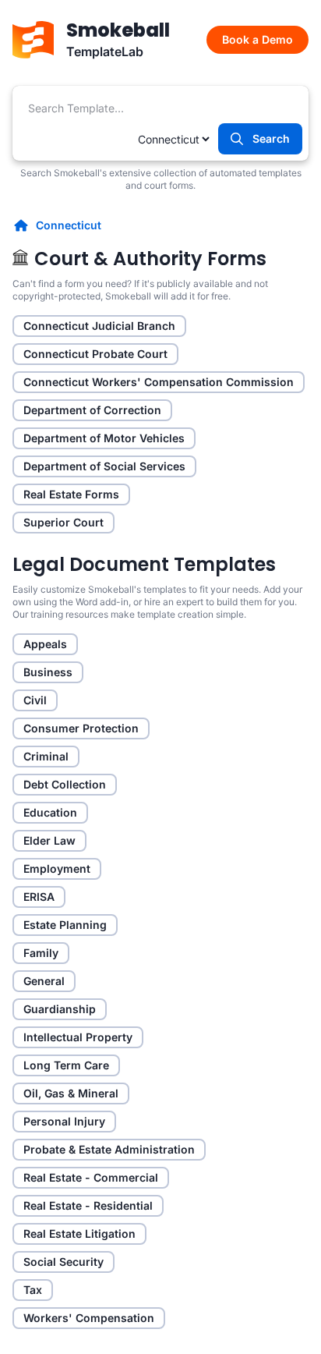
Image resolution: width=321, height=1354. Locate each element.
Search (271, 138)
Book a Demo (257, 39)
